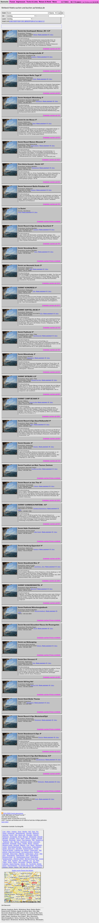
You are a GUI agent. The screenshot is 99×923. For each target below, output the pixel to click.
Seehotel (5, 835)
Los (30, 860)
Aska (37, 860)
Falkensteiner (36, 847)
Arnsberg (36, 229)
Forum (12, 2)
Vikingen (29, 862)
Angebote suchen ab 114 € (51, 283)
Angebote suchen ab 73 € (51, 461)
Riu (37, 832)
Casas (41, 859)
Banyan (35, 862)
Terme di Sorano (7, 850)
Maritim (24, 832)
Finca (18, 838)
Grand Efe (5, 854)
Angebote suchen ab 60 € (51, 93)
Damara (5, 867)
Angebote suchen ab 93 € (51, 137)
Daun (31, 424)
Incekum (15, 860)
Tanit (27, 855)
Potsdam (33, 190)
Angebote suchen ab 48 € (51, 677)
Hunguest (23, 842)
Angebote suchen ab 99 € (51, 558)
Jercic (36, 854)
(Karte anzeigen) (43, 34)
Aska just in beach (14, 852)
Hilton (9, 832)
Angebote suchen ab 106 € (51, 581)
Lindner (33, 838)
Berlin (34, 79)
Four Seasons (26, 840)
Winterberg (39, 101)
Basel (34, 123)
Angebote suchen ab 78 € (51, 350)
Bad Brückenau (40, 759)
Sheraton (29, 835)
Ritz (33, 840)
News (54, 2)
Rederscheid (35, 167)
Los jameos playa (27, 852)
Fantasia (25, 860)
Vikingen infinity (18, 859)
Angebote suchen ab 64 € (51, 372)
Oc (14, 857)
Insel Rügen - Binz (39, 566)
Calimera (5, 864)
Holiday (14, 832)
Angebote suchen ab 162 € (51, 160)
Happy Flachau (15, 864)
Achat (20, 837)
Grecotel (29, 833)
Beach (30, 843)
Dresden (35, 446)
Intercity (36, 835)
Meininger (5, 843)
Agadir (19, 212)
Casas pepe (34, 850)
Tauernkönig (11, 855)
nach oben (4, 822)
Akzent (27, 838)
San (20, 860)
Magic (33, 845)
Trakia (4, 862)
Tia (34, 860)
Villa (15, 835)
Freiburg (36, 486)
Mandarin (39, 845)
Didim (5, 860)
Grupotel (12, 838)
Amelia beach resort (23, 857)
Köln (31, 269)
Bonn (35, 251)
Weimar (35, 34)
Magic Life (21, 835)
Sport (19, 832)
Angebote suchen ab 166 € (51, 416)
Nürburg (39, 645)
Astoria (30, 842)
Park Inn (16, 842)
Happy (16, 867)
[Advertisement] (30, 26)
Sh (30, 867)
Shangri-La (39, 840)
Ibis (12, 842)
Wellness (36, 833)
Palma (15, 862)
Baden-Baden (35, 145)
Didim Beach (20, 855)
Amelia (23, 864)
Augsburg (34, 56)
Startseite (4, 2)
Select (19, 840)
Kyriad (36, 848)
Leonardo (36, 842)
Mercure (25, 837)
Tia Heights (38, 865)
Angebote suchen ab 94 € (51, 182)
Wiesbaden (41, 781)
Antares (36, 852)
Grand (4, 833)
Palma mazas (26, 847)
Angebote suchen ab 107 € (51, 305)
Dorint (11, 835)
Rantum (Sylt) (34, 685)
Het (21, 867)
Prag (34, 663)
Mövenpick (32, 837)
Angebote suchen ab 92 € (51, 524)
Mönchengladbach (40, 611)
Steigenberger (20, 833)
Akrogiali (16, 845)
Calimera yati (18, 850)
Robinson (5, 837)
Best (33, 832)
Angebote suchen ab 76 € (51, 71)
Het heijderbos (12, 865)
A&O (29, 832)
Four (27, 845)
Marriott (39, 837)
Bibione (22, 845)
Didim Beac (34, 857)
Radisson (6, 842)
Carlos (4, 847)
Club (4, 832)
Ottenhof (21, 854)
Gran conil (11, 848)
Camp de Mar (33, 402)
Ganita (4, 848)
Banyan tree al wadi (31, 859)
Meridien (5, 838)
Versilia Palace (37, 867)
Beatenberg (30, 358)
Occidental (13, 837)
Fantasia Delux (7, 859)
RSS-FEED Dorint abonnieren (13, 813)
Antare (11, 867)
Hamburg (36, 549)
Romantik (13, 843)
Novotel (39, 838)
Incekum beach (28, 848)
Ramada (5, 840)
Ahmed (26, 850)
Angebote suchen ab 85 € (51, 603)
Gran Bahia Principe (14, 847)
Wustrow (40, 737)
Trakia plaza (29, 854)
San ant (25, 867)
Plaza (19, 843)
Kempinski (11, 833)
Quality (24, 843)
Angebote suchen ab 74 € (51, 115)
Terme (10, 862)
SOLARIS (19, 848)
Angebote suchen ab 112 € (51, 751)
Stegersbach (30, 702)
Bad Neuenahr (37, 335)
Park (9, 860)
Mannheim (34, 589)
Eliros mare (14, 854)
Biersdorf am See (36, 380)
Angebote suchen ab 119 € (51, 500)
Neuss (35, 628)
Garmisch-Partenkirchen (40, 508)
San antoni (21, 862)
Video (51, 34)
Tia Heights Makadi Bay (26, 865)
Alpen (23, 838)
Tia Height (32, 864)
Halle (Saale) (37, 532)
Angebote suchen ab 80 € (51, 394)
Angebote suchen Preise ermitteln (48, 221)
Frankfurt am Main (37, 469)
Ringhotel (12, 840)
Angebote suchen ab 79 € (51, 49)
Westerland (38, 720)
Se (27, 864)
